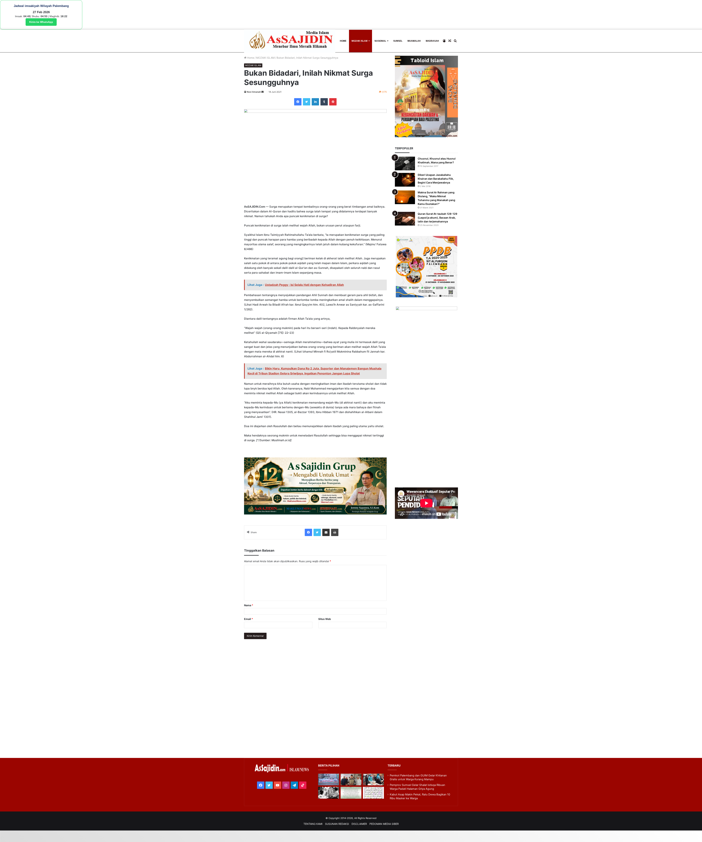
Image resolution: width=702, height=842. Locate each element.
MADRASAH (432, 41)
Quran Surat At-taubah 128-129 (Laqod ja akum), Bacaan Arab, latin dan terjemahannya (437, 217)
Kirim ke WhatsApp (41, 21)
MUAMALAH (414, 41)
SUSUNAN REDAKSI (337, 823)
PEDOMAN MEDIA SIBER (384, 823)
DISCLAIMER (359, 823)
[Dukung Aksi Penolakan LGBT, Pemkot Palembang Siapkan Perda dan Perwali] (328, 780)
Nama (248, 605)
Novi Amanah (254, 91)
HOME (343, 41)
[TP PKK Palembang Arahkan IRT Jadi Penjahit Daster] (373, 780)
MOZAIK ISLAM (359, 41)
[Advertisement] (426, 392)
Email (248, 618)
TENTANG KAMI (312, 823)
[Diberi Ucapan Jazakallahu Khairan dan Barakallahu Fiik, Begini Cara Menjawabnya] (405, 180)
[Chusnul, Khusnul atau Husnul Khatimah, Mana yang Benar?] (405, 163)
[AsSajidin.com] (289, 41)
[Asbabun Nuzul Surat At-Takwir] (373, 793)
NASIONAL (380, 41)
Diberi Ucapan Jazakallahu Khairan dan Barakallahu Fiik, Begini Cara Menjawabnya (436, 178)
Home (250, 57)
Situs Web (324, 618)
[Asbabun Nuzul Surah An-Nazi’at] (351, 793)
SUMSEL (397, 41)
